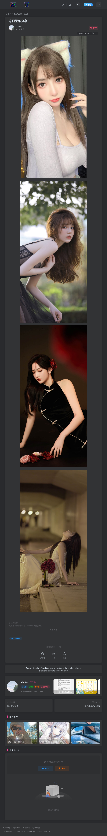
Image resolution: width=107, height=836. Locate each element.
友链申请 (6, 827)
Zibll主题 (42, 831)
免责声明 (16, 827)
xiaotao (19, 26)
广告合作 (26, 827)
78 (38, 687)
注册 (63, 768)
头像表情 (18, 13)
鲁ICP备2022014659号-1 (26, 831)
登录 (47, 768)
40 (32, 687)
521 (25, 687)
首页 (9, 13)
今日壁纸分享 (18, 21)
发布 (89, 4)
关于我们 (37, 827)
